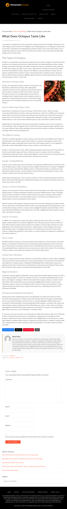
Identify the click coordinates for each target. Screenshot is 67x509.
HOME (10, 492)
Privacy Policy (55, 492)
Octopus (12, 357)
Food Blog (11, 355)
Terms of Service (44, 492)
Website (7, 425)
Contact (18, 492)
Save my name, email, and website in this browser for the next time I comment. (29, 437)
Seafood (17, 357)
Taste (21, 357)
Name (7, 407)
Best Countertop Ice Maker (10, 470)
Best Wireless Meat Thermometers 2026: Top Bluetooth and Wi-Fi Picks (24, 466)
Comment (9, 379)
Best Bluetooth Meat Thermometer (13, 462)
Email (7, 416)
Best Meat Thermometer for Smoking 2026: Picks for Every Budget (22, 459)
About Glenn (16, 337)
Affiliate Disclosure (30, 492)
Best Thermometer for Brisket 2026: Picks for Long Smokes (20, 455)
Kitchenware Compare (21, 5)
